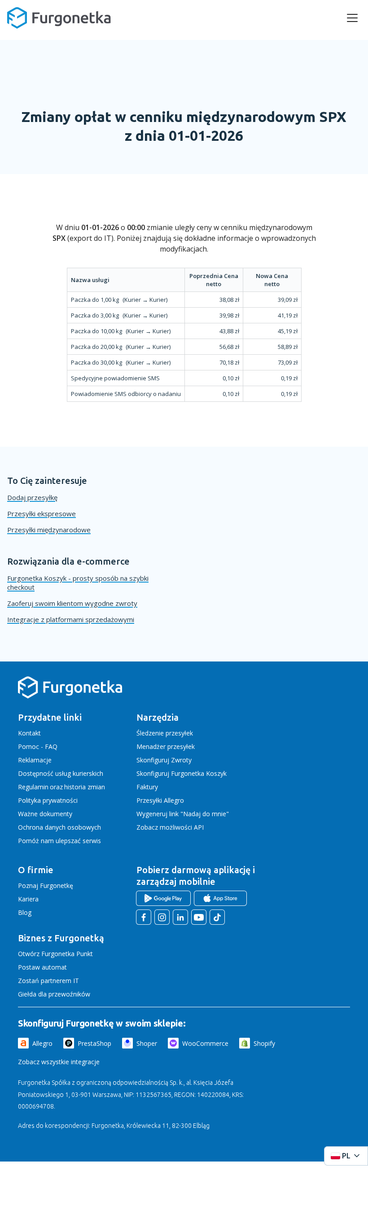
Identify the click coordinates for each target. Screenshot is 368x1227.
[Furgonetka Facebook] (143, 917)
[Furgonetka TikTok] (217, 917)
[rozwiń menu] (352, 18)
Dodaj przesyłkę (32, 497)
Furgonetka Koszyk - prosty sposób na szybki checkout (78, 583)
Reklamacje (35, 760)
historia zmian (84, 787)
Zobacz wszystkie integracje (59, 1061)
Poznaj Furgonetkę (45, 885)
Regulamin (33, 787)
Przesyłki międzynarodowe (49, 529)
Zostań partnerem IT (48, 980)
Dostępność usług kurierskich (60, 773)
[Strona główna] (70, 696)
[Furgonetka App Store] (220, 898)
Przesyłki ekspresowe (41, 513)
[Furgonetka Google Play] (163, 898)
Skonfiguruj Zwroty (164, 760)
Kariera (28, 899)
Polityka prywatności (48, 800)
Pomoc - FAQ (37, 746)
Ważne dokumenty (45, 813)
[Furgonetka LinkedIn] (180, 917)
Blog (24, 912)
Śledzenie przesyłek (164, 733)
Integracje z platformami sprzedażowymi (70, 619)
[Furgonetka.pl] (59, 18)
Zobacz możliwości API (170, 827)
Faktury (147, 787)
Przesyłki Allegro (160, 800)
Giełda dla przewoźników (54, 994)
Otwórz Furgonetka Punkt (55, 953)
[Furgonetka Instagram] (162, 917)
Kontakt (29, 733)
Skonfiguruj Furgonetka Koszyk (181, 773)
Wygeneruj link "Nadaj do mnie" (182, 813)
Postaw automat (42, 967)
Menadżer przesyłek (165, 746)
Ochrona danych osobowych (59, 827)
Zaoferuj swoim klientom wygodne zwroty (72, 603)
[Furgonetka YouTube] (199, 917)
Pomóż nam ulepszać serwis (59, 840)
